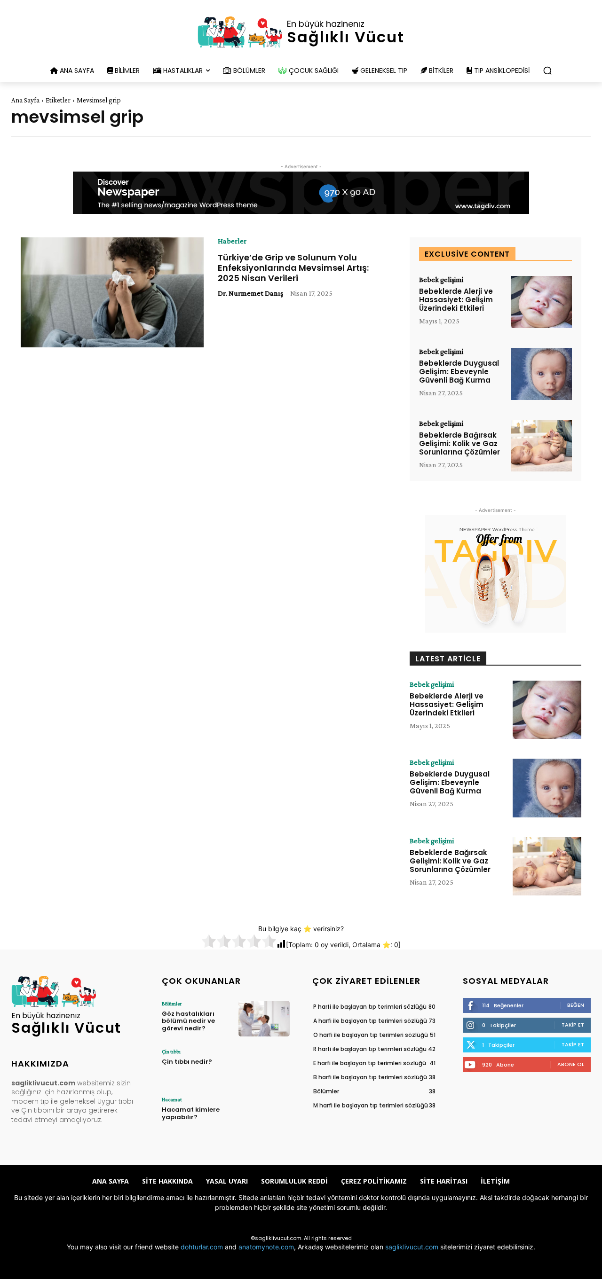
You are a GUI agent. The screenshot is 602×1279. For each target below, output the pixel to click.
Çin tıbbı (171, 1051)
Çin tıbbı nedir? (187, 1061)
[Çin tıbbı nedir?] (264, 1066)
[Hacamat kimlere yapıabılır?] (264, 1114)
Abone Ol (570, 1064)
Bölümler (172, 1003)
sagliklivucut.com (411, 1247)
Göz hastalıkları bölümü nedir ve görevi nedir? (188, 1021)
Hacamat (172, 1099)
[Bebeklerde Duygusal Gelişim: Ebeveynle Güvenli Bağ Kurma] (541, 374)
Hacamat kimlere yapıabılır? (191, 1113)
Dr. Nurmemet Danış (250, 293)
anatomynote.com (266, 1247)
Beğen (575, 1005)
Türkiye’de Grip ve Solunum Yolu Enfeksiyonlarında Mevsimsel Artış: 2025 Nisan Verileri (293, 267)
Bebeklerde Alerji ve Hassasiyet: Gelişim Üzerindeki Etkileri (456, 299)
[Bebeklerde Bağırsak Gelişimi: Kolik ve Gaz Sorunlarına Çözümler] (541, 446)
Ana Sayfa (25, 100)
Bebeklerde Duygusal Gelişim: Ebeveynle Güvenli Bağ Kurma (459, 371)
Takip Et (573, 1024)
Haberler (232, 241)
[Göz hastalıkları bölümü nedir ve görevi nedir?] (264, 1018)
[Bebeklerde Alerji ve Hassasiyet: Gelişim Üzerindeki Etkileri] (541, 302)
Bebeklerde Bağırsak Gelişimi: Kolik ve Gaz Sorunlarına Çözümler (459, 443)
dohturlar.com (202, 1247)
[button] (547, 70)
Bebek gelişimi (441, 279)
